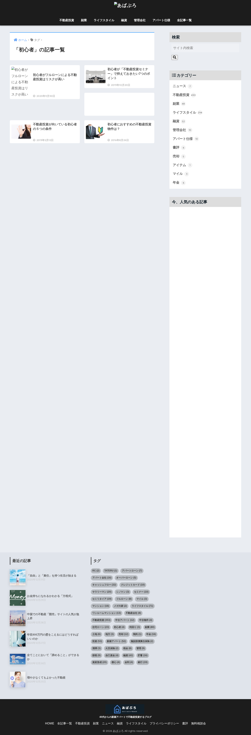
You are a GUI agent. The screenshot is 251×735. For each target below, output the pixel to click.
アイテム (181, 165)
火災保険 (111, 648)
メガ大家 (120, 606)
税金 (127, 648)
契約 (137, 634)
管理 (140, 648)
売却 (178, 156)
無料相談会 (198, 723)
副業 (84, 20)
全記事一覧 (184, 20)
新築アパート (116, 641)
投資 (97, 641)
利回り (134, 627)
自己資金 (111, 655)
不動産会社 (133, 613)
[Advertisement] (119, 107)
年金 (178, 182)
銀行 (142, 662)
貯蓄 (142, 655)
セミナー (141, 591)
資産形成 (99, 662)
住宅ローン (100, 627)
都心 (116, 662)
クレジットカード (133, 584)
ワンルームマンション (106, 613)
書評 (178, 147)
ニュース (182, 86)
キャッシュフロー (104, 584)
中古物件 (145, 620)
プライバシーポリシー (164, 723)
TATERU (110, 570)
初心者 (119, 627)
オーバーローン (126, 577)
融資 (124, 20)
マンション (100, 606)
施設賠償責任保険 (142, 641)
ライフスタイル (104, 20)
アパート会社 (101, 577)
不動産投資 (66, 20)
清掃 (96, 648)
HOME (49, 723)
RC (95, 570)
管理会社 (140, 20)
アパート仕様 (161, 20)
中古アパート (124, 620)
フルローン (124, 598)
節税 (96, 655)
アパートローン (132, 570)
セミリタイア (101, 598)
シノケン (122, 591)
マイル (180, 174)
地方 (109, 634)
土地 (96, 634)
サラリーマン (101, 591)
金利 (129, 662)
